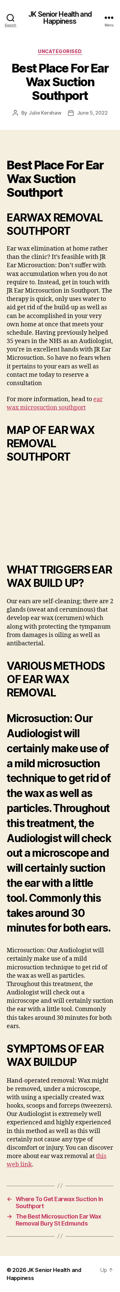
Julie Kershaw (45, 113)
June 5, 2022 (92, 113)
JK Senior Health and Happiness (60, 18)
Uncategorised (60, 51)
